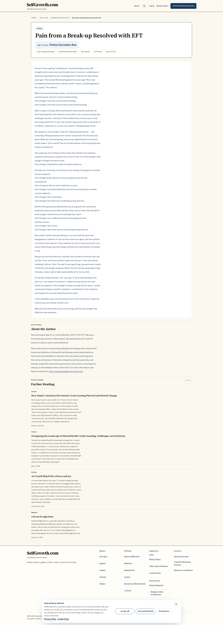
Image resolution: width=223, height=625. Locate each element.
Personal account (181, 556)
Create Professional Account (182, 563)
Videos (102, 584)
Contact (127, 590)
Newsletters (129, 570)
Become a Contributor (183, 570)
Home (33, 18)
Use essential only (145, 611)
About (136, 6)
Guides (102, 570)
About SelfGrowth (132, 556)
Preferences (164, 611)
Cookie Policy (155, 573)
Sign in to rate (111, 52)
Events (127, 577)
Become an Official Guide (134, 584)
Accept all (125, 611)
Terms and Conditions (158, 566)
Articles (44, 18)
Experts (102, 563)
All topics (103, 556)
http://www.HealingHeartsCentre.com (66, 371)
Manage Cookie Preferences (157, 593)
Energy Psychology (60, 18)
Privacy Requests (156, 585)
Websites (128, 563)
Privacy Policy (155, 559)
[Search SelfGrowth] (144, 6)
